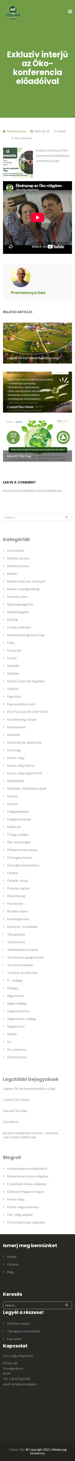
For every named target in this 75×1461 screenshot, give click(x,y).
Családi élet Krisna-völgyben (26, 1184)
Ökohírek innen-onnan (22, 850)
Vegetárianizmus (18, 1011)
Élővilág (12, 619)
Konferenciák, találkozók (24, 742)
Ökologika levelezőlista (23, 865)
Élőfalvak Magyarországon (25, 1191)
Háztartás (14, 650)
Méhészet (14, 827)
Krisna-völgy (16, 758)
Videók (12, 1034)
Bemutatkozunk (18, 566)
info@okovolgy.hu (24, 1384)
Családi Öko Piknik (16, 1100)
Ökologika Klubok (20, 857)
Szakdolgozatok (18, 919)
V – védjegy (15, 980)
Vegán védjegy (17, 1003)
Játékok (12, 689)
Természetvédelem (20, 965)
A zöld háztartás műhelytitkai (27, 1168)
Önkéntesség (16, 896)
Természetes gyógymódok (25, 957)
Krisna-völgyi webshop (23, 1207)
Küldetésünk (15, 781)
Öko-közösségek (19, 842)
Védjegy (12, 988)
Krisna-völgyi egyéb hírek (24, 773)
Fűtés (11, 642)
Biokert (12, 573)
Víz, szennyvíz (16, 1049)
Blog (10, 1272)
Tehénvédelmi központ (22, 949)
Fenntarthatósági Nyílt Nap (26, 635)
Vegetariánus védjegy (21, 1019)
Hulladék (13, 665)
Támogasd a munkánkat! (24, 1331)
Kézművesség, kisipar (22, 719)
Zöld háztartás (17, 1057)
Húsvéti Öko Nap (15, 1111)
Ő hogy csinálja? (18, 834)
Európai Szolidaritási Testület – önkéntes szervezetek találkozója (30, 1135)
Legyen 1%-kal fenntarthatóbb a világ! (29, 1088)
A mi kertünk (16, 550)
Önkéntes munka (18, 1323)
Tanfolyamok (16, 942)
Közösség (14, 750)
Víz (9, 1042)
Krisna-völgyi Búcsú (20, 765)
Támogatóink (16, 934)
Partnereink (15, 903)
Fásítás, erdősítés (19, 627)
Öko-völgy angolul (20, 1214)
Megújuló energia (19, 819)
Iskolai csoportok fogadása (26, 681)
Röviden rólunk (17, 911)
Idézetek (13, 673)
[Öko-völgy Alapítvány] (13, 11)
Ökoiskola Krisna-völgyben (26, 1222)
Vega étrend (15, 995)
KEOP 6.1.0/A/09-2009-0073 (27, 712)
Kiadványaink (16, 727)
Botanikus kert (17, 596)
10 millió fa (10, 1122)
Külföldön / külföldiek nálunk (27, 788)
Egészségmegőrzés (20, 604)
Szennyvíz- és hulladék (22, 926)
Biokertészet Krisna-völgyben (27, 1176)
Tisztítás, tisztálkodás (22, 972)
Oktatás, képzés (18, 888)
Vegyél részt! (16, 1026)
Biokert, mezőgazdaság (23, 589)
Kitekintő (13, 735)
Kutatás (12, 796)
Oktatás (12, 873)
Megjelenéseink (18, 811)
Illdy (22, 1449)
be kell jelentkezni (49, 490)
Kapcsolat (14, 696)
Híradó (62, 131)
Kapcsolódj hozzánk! (21, 704)
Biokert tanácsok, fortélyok (26, 581)
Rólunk (12, 1256)
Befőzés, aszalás (18, 558)
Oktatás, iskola (17, 880)
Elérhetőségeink (18, 612)
